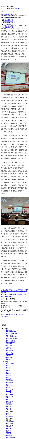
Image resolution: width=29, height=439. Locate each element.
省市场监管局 (9, 404)
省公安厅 (8, 372)
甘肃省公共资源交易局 (11, 338)
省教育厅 (8, 365)
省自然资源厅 (9, 380)
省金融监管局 (9, 416)
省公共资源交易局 (10, 437)
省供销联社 (9, 435)
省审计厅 (8, 399)
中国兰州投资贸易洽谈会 (12, 337)
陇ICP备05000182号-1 (11, 314)
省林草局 (8, 403)
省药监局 (8, 428)
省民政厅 (8, 374)
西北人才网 (9, 352)
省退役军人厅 (9, 396)
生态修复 (12, 14)
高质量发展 (6, 14)
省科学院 (8, 432)
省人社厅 (8, 379)
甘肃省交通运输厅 (10, 342)
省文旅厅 (8, 392)
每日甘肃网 (9, 345)
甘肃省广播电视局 (10, 340)
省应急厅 (8, 397)
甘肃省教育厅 (9, 354)
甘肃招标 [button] (10, 19)
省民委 (8, 370)
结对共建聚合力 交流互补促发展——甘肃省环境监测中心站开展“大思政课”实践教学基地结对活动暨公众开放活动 (14, 291)
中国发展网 (9, 347)
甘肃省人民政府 (10, 363)
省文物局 (8, 426)
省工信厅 (8, 368)
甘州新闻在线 (9, 350)
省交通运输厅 (9, 385)
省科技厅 (8, 367)
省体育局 (8, 408)
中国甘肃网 (9, 343)
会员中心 (15, 8)
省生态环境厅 (9, 382)
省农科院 (8, 433)
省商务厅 (8, 391)
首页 (2, 14)
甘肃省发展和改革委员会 (12, 331)
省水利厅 (8, 387)
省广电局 (8, 406)
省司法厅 (8, 375)
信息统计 (20, 8)
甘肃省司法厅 (9, 335)
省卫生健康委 (9, 394)
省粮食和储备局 (10, 421)
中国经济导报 (9, 348)
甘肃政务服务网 (10, 330)
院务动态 (5, 19)
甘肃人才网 (9, 359)
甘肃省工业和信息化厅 (11, 333)
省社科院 (8, 430)
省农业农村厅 (9, 389)
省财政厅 (8, 377)
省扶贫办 (8, 415)
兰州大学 (8, 355)
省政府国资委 (9, 401)
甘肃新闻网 (9, 357)
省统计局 (8, 409)
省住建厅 (8, 384)
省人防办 (8, 413)
